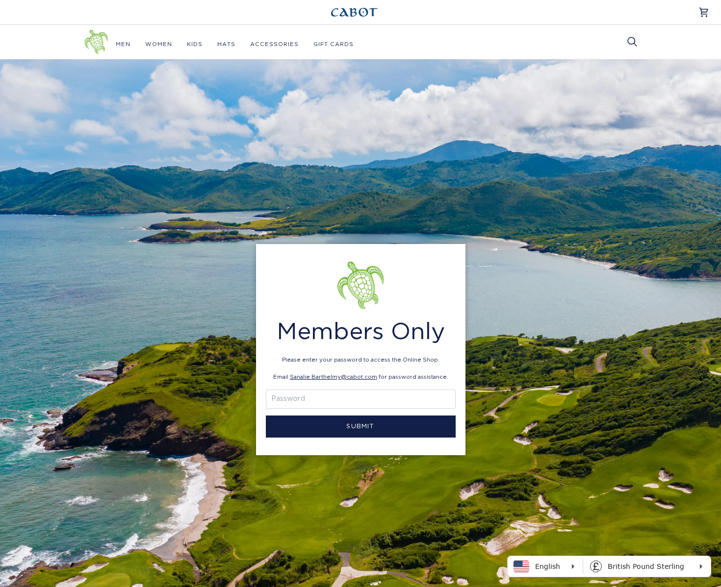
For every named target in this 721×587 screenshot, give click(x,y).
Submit (360, 426)
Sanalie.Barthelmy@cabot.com (333, 377)
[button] (123, 44)
